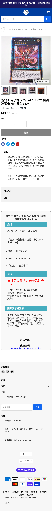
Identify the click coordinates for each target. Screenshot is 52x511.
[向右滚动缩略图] (48, 90)
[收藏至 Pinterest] (17, 144)
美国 (24, 460)
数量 (3, 119)
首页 (3, 27)
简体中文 (25, 454)
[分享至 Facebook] (3, 144)
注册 (37, 407)
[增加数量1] (23, 124)
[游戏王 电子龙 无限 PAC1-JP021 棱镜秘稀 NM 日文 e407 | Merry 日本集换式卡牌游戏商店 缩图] (5, 90)
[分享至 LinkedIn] (13, 144)
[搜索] (47, 19)
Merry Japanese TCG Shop (17, 108)
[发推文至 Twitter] (8, 144)
